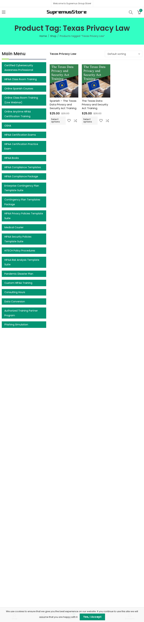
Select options (55, 120)
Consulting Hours (14, 292)
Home (43, 36)
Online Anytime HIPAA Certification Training (17, 114)
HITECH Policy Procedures (19, 250)
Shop (53, 36)
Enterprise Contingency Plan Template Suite (21, 188)
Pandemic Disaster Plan (18, 274)
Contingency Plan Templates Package (22, 202)
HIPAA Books (11, 158)
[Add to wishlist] (69, 120)
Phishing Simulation (16, 324)
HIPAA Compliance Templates (22, 167)
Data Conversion (14, 301)
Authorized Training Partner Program (21, 313)
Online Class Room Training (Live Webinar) (21, 100)
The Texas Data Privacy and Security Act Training (95, 104)
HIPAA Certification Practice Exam (21, 146)
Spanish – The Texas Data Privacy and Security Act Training (63, 104)
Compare (75, 120)
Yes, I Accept (92, 617)
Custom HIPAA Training (18, 283)
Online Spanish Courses (18, 88)
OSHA (7, 125)
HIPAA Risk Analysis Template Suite (21, 262)
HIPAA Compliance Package (21, 176)
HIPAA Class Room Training (20, 79)
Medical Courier (14, 227)
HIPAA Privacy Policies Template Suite (23, 216)
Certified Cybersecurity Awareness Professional (18, 68)
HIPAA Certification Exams (20, 135)
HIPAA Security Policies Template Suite (17, 239)
